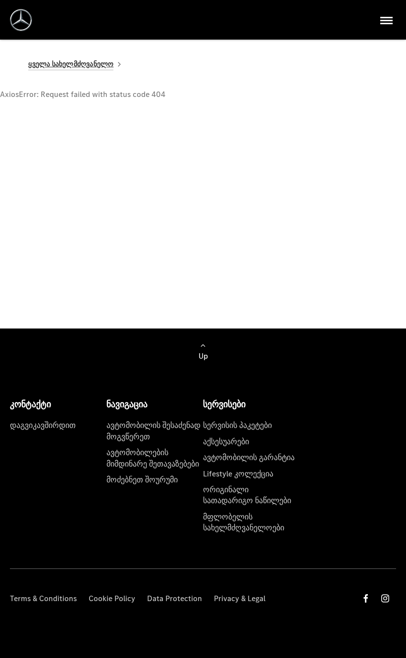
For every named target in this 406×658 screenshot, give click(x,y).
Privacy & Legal (239, 598)
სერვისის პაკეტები (237, 425)
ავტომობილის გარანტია (249, 457)
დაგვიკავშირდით (43, 425)
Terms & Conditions (43, 598)
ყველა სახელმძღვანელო (70, 64)
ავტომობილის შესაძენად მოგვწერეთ (153, 430)
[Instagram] (385, 598)
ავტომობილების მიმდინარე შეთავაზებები (152, 458)
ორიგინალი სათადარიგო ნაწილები (247, 495)
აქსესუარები (226, 441)
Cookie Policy (112, 598)
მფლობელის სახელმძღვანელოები (243, 522)
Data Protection (174, 598)
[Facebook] (366, 598)
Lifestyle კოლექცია (238, 474)
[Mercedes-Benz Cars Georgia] (21, 20)
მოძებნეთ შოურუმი (142, 479)
